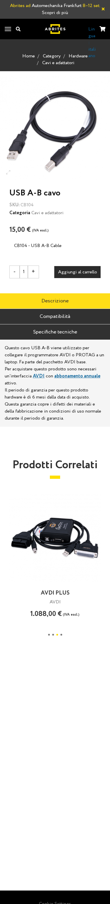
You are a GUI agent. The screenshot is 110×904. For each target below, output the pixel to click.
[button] (49, 635)
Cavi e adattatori (58, 62)
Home (28, 56)
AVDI (39, 376)
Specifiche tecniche (55, 332)
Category (52, 56)
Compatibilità (55, 316)
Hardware (78, 56)
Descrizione (55, 301)
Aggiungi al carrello (77, 272)
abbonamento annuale (77, 376)
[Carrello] (102, 29)
